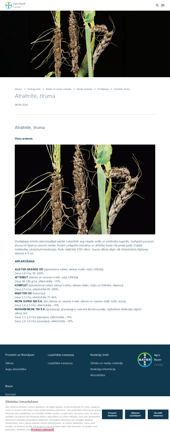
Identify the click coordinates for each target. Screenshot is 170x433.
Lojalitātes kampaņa (60, 363)
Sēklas (9, 363)
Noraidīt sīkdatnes (158, 414)
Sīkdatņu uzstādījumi (135, 414)
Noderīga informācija (102, 369)
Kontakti (10, 394)
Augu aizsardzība (15, 369)
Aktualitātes (97, 375)
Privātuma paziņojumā (42, 429)
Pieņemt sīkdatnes (112, 414)
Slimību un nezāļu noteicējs (106, 363)
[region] (85, 414)
